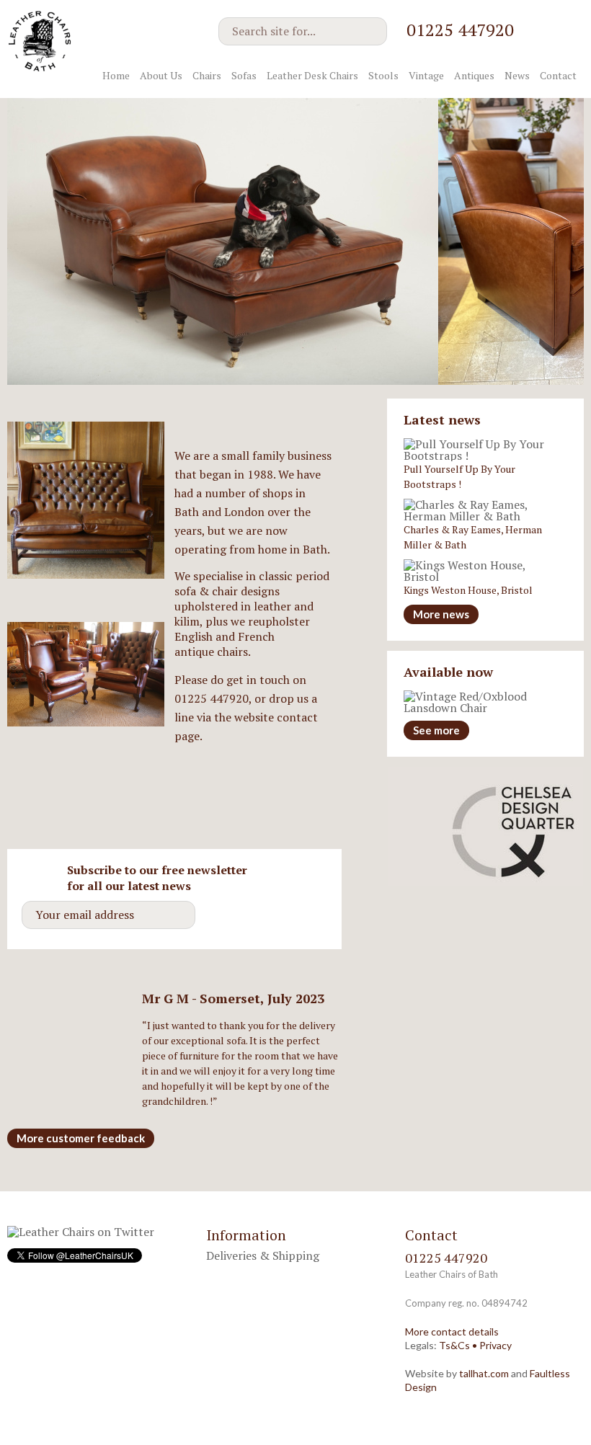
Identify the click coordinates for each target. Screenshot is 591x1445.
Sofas (244, 75)
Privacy (495, 1345)
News (517, 75)
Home (116, 75)
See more (436, 730)
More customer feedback (81, 1137)
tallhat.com (484, 1373)
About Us (161, 75)
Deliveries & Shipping (262, 1255)
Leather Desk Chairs (312, 75)
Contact (558, 75)
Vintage (426, 75)
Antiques (474, 75)
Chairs (206, 75)
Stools (383, 75)
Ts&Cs (454, 1345)
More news (441, 614)
